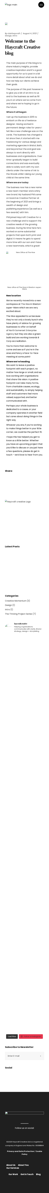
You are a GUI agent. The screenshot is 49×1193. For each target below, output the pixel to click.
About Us (11, 1165)
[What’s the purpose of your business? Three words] (24, 870)
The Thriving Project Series (18, 613)
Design (8, 35)
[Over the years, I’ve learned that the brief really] (24, 985)
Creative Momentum (15, 600)
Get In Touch (27, 1174)
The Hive (25, 304)
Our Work (13, 1174)
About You (23, 1165)
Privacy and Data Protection (20, 1151)
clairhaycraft (14, 33)
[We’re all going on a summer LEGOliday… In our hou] (24, 745)
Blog (38, 1174)
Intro (15, 35)
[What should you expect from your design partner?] (24, 662)
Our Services (12, 1168)
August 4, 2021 (30, 33)
